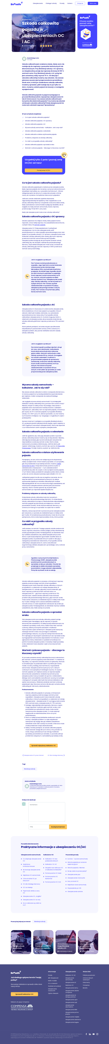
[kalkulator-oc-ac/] (87, 31)
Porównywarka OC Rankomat (51, 878)
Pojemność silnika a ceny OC (31, 892)
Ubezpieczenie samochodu (69, 979)
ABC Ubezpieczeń (53, 978)
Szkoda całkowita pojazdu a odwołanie (37, 131)
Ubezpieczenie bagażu (72, 1022)
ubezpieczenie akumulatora (69, 1006)
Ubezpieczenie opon (71, 1000)
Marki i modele (52, 981)
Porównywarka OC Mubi (53, 873)
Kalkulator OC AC (51, 864)
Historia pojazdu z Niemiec (76, 868)
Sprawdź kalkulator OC (24, 994)
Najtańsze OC (69, 985)
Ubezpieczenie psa (74, 874)
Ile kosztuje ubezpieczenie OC (31, 871)
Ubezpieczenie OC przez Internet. (34, 755)
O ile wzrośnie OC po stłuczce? (30, 880)
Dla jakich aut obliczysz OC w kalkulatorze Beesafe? (54, 869)
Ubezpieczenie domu (71, 988)
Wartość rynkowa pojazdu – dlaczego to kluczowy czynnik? (45, 148)
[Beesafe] (17, 3)
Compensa (86, 985)
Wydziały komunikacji (54, 986)
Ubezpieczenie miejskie (72, 1017)
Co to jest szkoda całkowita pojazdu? (37, 117)
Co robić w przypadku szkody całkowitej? (38, 141)
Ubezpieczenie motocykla (76, 878)
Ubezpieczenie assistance (73, 1019)
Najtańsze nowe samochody (77, 885)
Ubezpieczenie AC (70, 982)
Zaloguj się (80, 3)
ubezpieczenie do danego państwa (70, 996)
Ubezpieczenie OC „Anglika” (32, 896)
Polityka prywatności (89, 975)
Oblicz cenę (93, 3)
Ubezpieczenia (38, 3)
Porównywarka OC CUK (53, 882)
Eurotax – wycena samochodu (78, 859)
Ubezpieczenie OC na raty (31, 900)
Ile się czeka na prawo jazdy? (77, 871)
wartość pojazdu (39, 225)
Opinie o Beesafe (53, 993)
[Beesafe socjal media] (86, 1034)
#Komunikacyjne (26, 19)
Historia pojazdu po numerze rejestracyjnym (77, 863)
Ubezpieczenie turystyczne (52, 989)
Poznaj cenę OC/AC (43, 170)
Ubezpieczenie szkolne (75, 891)
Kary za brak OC (73, 881)
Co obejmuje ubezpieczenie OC (32, 860)
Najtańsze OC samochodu (31, 875)
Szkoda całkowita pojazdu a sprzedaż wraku (39, 145)
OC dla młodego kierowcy (55, 755)
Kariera (69, 3)
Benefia (85, 988)
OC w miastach (52, 983)
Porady (62, 3)
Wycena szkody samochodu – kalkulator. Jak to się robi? (44, 128)
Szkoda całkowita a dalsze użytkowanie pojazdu (41, 134)
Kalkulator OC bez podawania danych (51, 860)
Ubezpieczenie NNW (71, 1009)
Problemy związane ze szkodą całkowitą (38, 138)
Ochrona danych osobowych (88, 979)
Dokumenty (86, 982)
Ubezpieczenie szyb (71, 1002)
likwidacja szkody (29, 769)
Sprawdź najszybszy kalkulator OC (43, 746)
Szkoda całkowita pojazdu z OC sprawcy (38, 121)
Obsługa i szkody (51, 3)
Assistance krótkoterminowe (29, 865)
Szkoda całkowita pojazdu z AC (35, 124)
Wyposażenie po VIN (74, 888)
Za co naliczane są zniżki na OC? (32, 904)
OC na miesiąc (28, 887)
